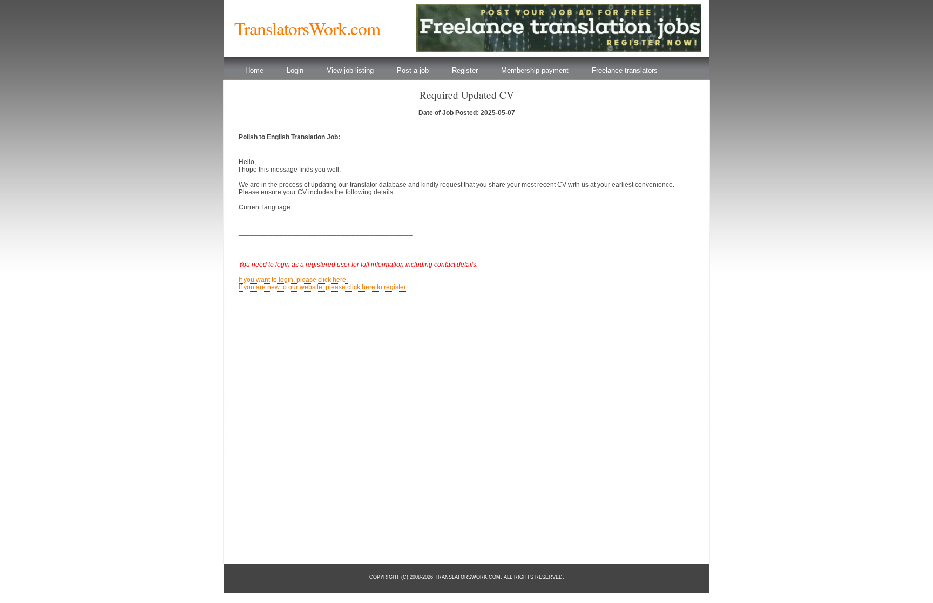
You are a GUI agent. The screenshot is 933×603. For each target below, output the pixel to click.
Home (254, 70)
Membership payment (535, 70)
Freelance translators (625, 70)
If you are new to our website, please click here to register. (323, 287)
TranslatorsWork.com (307, 28)
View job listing (350, 70)
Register (465, 70)
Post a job (413, 70)
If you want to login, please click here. (293, 279)
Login (295, 70)
